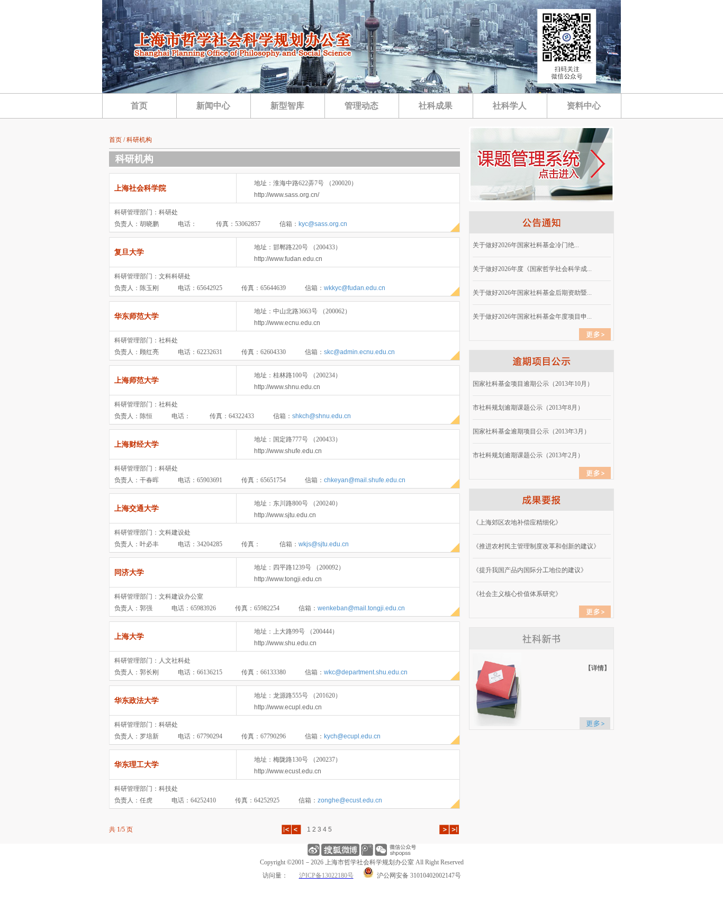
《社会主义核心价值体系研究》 (517, 594)
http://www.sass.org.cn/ (286, 194)
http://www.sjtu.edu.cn (285, 515)
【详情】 (597, 668)
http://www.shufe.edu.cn (288, 451)
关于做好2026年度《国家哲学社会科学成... (532, 269)
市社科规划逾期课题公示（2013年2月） (528, 455)
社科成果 (436, 105)
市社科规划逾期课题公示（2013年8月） (528, 407)
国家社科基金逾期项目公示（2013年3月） (531, 431)
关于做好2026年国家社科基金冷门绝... (526, 245)
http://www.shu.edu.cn (285, 643)
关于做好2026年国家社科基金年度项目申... (532, 316)
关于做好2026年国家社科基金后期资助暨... (532, 292)
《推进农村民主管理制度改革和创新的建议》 (536, 546)
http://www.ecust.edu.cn (287, 771)
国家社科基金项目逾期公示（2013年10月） (533, 383)
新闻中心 (213, 105)
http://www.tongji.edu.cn (288, 579)
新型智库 (287, 105)
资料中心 (584, 105)
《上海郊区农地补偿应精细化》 (517, 522)
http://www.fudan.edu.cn (288, 259)
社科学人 (510, 105)
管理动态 (361, 105)
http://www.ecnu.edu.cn (287, 323)
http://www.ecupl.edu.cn (288, 707)
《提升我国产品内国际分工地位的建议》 (530, 570)
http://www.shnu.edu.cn (287, 387)
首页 (139, 105)
